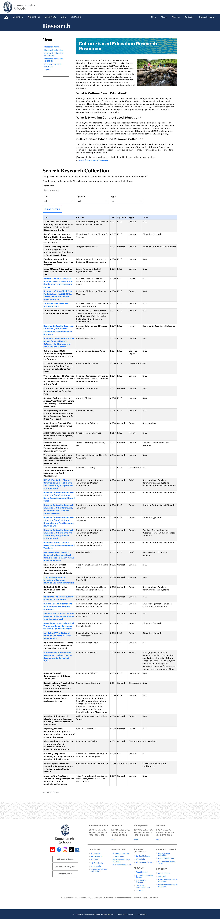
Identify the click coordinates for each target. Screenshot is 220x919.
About (47, 70)
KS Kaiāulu (140, 859)
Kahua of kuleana (206, 17)
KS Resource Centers (122, 865)
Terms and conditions (125, 914)
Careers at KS (65, 874)
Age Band (81, 196)
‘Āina (63, 17)
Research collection (53, 50)
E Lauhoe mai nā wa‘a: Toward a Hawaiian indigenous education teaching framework (58, 616)
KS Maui (94, 860)
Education (18, 17)
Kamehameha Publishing (164, 854)
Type (113, 196)
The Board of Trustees (141, 881)
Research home (51, 47)
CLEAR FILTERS (52, 209)
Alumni (164, 17)
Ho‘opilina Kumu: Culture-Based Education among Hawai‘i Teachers (59, 545)
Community (50, 17)
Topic (45, 196)
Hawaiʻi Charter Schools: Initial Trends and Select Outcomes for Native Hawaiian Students (58, 626)
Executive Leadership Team (143, 886)
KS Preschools (97, 863)
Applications (34, 17)
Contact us (189, 17)
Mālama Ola (96, 866)
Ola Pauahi (75, 17)
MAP (113, 840)
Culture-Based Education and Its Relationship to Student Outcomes (57, 606)
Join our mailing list (65, 866)
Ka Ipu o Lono (164, 873)
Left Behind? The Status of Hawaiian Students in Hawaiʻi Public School (57, 636)
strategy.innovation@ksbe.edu (93, 160)
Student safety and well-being (99, 870)
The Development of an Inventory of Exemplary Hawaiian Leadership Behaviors (58, 580)
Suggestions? (142, 914)
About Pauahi (141, 872)
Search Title (48, 186)
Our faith (139, 890)
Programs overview (121, 853)
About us (176, 17)
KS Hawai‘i (95, 853)
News (153, 17)
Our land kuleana (143, 856)
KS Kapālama (96, 856)
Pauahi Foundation (166, 858)
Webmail (162, 876)
